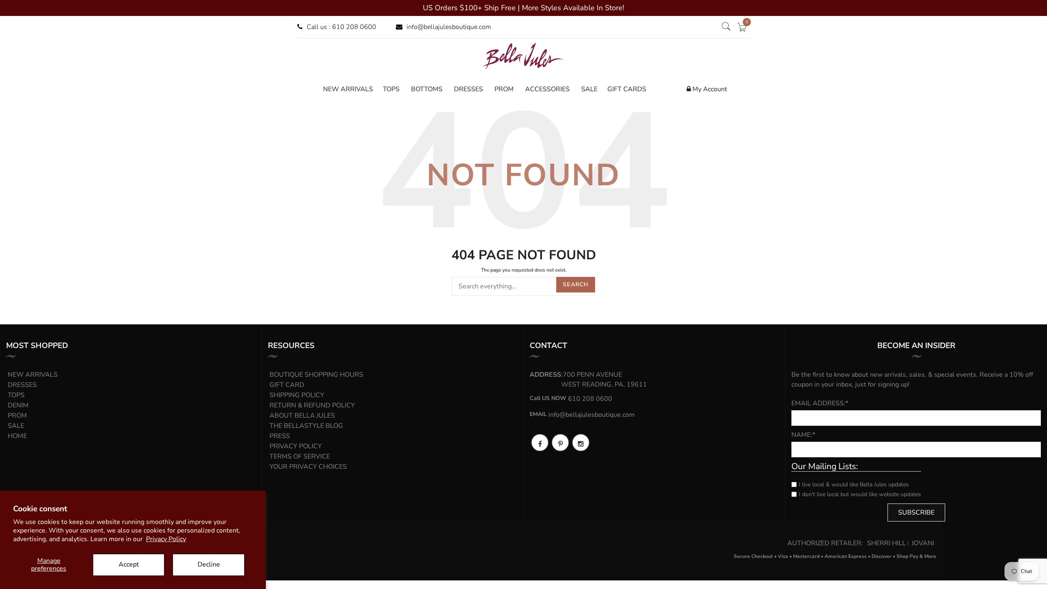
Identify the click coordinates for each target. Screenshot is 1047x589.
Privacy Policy (166, 539)
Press (280, 436)
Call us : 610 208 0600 (341, 26)
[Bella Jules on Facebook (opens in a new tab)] (540, 443)
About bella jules (302, 415)
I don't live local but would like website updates (860, 494)
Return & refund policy (312, 405)
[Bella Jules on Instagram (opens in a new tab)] (581, 443)
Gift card (287, 384)
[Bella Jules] (523, 56)
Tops (16, 395)
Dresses (22, 384)
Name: (803, 434)
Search (576, 284)
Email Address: (819, 403)
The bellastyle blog (306, 425)
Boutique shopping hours (316, 374)
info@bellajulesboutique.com (449, 26)
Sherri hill (886, 543)
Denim (18, 405)
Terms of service (300, 456)
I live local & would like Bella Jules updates (854, 484)
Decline (209, 564)
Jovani (923, 543)
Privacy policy (296, 446)
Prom (17, 415)
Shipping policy (297, 395)
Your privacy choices (308, 466)
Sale (16, 425)
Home (17, 436)
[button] (726, 27)
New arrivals (33, 374)
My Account (709, 89)
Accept (129, 564)
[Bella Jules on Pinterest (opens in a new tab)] (560, 443)
